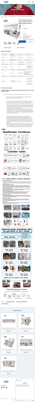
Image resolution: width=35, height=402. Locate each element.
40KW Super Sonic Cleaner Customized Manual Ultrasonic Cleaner (9, 350)
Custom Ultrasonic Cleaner (12, 16)
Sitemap (7, 398)
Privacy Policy (3, 398)
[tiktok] (2, 387)
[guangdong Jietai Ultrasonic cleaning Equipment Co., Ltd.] (6, 2)
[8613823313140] (4, 387)
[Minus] (32, 380)
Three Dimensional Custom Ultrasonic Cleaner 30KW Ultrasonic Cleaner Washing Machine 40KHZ (26, 350)
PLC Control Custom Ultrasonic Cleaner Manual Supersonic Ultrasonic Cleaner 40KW (26, 328)
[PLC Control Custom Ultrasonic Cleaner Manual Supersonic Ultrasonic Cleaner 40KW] (26, 320)
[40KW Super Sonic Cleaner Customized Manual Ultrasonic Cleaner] (9, 341)
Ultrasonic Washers (5, 303)
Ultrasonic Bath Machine (10, 301)
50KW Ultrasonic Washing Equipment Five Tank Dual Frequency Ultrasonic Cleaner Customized (9, 328)
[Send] (32, 401)
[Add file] (17, 401)
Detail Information (7, 47)
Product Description (21, 47)
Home (2, 16)
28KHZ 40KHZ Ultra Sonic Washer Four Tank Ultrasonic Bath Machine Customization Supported (9, 371)
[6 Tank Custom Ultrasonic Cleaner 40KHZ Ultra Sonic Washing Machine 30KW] (12, 29)
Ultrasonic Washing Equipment (21, 301)
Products (6, 16)
